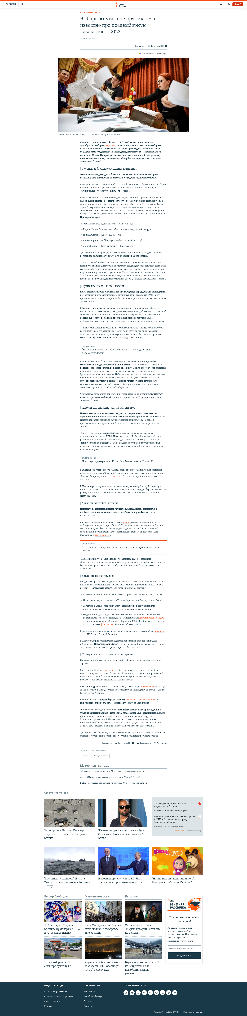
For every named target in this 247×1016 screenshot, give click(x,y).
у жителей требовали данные (140, 700)
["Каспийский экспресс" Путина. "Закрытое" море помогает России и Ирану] (69, 861)
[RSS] (162, 992)
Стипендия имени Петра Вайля (58, 997)
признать (159, 631)
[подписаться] (174, 992)
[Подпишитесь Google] (125, 992)
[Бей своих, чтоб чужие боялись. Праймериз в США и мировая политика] (63, 911)
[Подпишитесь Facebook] (132, 992)
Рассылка (88, 1001)
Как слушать (89, 992)
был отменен (116, 476)
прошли (126, 522)
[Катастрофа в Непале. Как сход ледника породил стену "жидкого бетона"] (69, 813)
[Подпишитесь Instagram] (156, 992)
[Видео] (221, 4)
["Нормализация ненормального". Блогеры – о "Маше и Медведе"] (177, 861)
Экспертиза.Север (90, 13)
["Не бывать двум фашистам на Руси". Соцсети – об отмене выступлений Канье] (123, 813)
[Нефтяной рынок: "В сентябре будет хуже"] (63, 948)
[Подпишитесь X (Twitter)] (138, 992)
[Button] (139, 46)
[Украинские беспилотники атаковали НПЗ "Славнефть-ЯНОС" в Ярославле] (103, 948)
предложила (147, 687)
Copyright (88, 1006)
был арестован (102, 535)
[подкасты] (228, 4)
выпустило (110, 145)
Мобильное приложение (55, 992)
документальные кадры (152, 618)
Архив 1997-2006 (52, 1001)
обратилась (109, 670)
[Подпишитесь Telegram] (150, 992)
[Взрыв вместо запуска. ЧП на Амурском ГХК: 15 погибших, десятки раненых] (143, 948)
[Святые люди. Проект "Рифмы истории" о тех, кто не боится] (143, 911)
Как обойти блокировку (95, 997)
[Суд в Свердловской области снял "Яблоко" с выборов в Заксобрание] (103, 911)
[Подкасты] (168, 992)
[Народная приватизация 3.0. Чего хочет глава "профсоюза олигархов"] (123, 861)
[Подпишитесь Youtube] (144, 992)
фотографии (107, 624)
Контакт (48, 1006)
